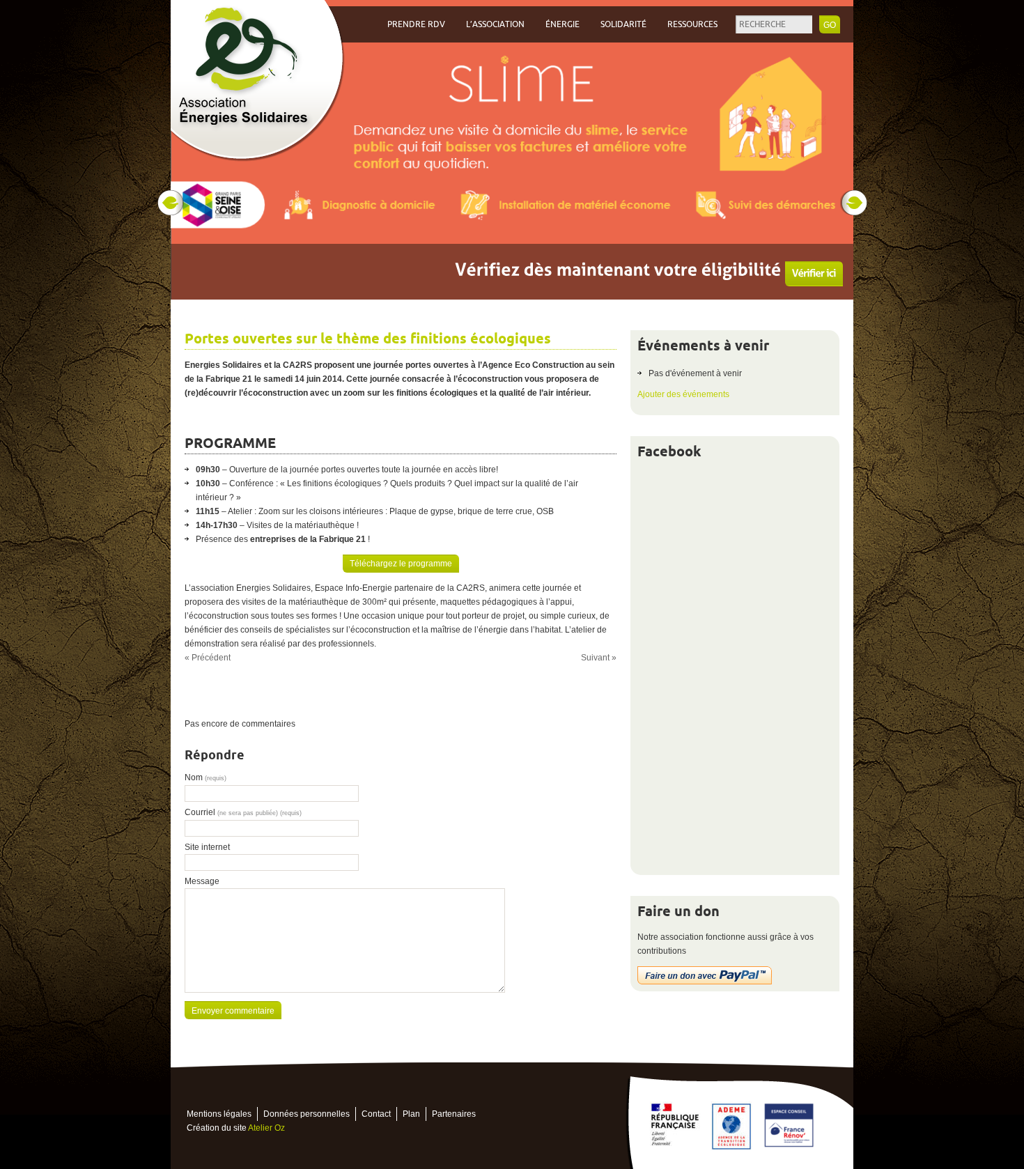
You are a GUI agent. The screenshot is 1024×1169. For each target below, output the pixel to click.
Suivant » (598, 658)
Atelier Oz (266, 1128)
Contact (376, 1114)
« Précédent (208, 658)
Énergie (562, 24)
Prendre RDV (416, 24)
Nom (205, 777)
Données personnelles (306, 1114)
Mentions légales (219, 1114)
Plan (411, 1114)
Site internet (207, 847)
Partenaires (454, 1114)
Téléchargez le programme (401, 563)
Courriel (243, 812)
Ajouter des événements (683, 394)
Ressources (692, 24)
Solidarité (623, 24)
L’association (495, 24)
